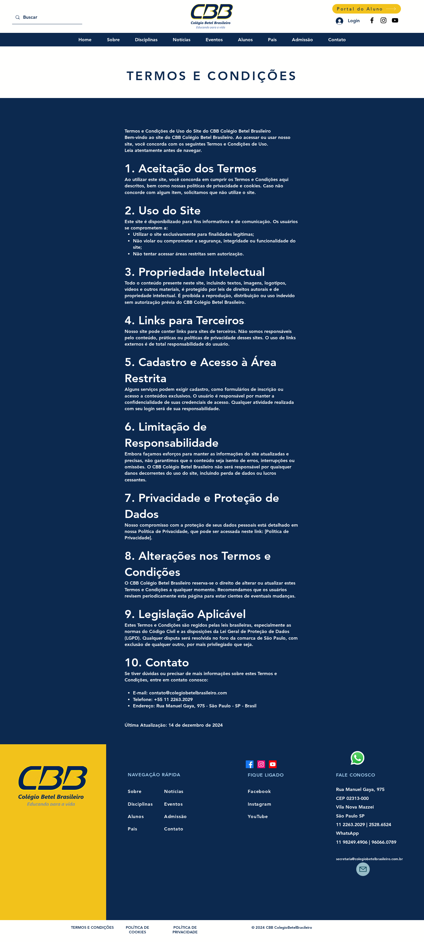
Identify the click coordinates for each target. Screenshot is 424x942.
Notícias (173, 791)
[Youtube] (273, 764)
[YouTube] (395, 20)
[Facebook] (372, 20)
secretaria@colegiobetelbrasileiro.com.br (369, 858)
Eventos (173, 804)
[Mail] (363, 869)
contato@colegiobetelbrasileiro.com (188, 693)
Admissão (175, 816)
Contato (173, 829)
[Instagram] (383, 20)
